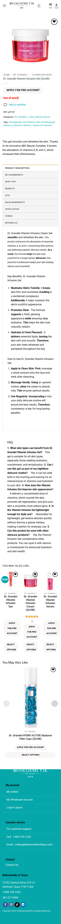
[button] (4, 6)
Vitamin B (17, 125)
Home (6, 74)
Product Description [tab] (17, 168)
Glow (31, 117)
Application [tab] (12, 209)
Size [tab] (7, 195)
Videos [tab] (9, 216)
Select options (11, 647)
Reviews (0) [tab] (11, 223)
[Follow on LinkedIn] (23, 905)
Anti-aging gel (15, 122)
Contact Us (12, 864)
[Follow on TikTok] (17, 905)
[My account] (56, 5)
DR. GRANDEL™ (21, 74)
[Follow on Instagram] (11, 905)
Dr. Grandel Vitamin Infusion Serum (50, 601)
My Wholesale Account (20, 799)
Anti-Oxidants (28, 122)
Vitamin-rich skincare (42, 125)
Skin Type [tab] (10, 181)
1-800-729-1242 (22, 836)
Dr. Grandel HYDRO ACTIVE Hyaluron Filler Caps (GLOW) (30, 737)
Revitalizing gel (48, 122)
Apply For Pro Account (23, 90)
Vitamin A (7, 125)
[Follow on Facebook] (5, 905)
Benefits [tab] (10, 188)
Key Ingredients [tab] (14, 175)
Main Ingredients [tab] (15, 202)
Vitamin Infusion (42, 74)
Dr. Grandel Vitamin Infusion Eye (10, 601)
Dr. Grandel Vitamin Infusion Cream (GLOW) (30, 603)
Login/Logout (14, 807)
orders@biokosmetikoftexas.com (34, 844)
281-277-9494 (10, 897)
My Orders (12, 791)
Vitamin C (27, 125)
